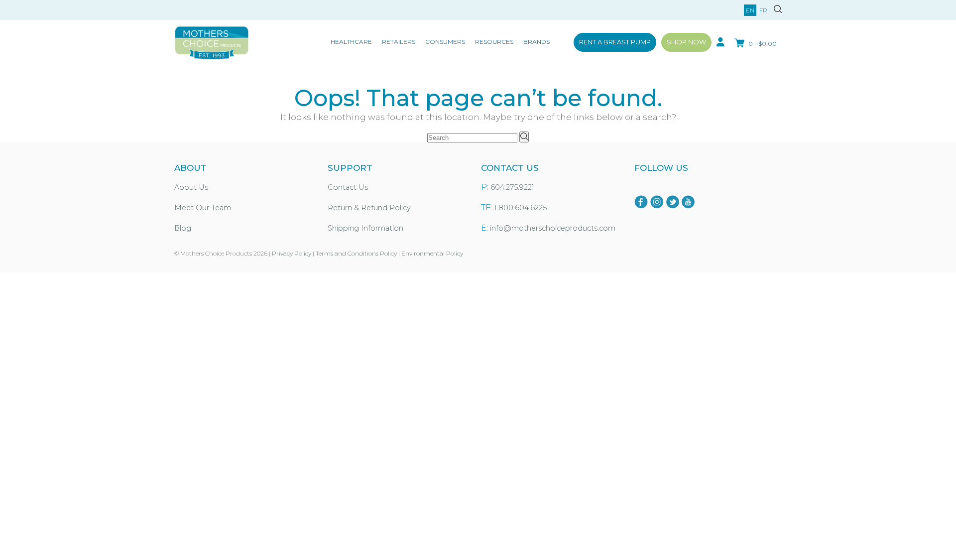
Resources (494, 41)
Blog (182, 228)
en (750, 10)
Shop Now (686, 42)
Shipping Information (365, 228)
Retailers (398, 41)
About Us (191, 187)
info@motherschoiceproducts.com (552, 228)
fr (763, 10)
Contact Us (348, 187)
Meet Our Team (202, 207)
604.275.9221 (512, 187)
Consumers (445, 41)
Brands (536, 41)
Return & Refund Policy (369, 207)
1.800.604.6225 (520, 207)
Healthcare (351, 41)
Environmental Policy (432, 253)
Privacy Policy (291, 253)
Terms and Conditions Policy (356, 253)
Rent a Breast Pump (615, 42)
